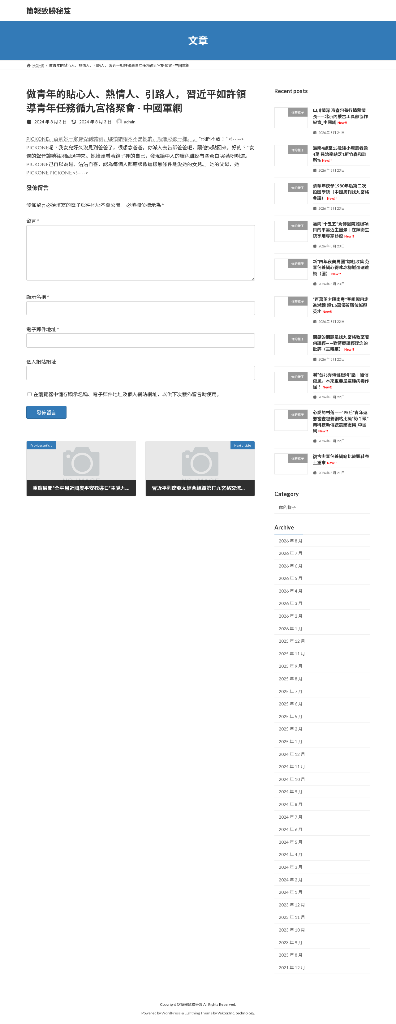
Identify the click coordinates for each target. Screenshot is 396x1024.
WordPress (171, 1013)
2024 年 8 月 (291, 804)
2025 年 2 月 (291, 729)
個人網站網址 (41, 362)
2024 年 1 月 (291, 892)
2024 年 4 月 (291, 854)
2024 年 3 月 (291, 867)
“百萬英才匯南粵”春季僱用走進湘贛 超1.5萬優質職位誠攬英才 (340, 305)
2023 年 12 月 (292, 904)
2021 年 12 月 (292, 967)
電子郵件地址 (42, 329)
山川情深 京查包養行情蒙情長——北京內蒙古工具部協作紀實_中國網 (340, 116)
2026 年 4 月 (291, 590)
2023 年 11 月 (292, 917)
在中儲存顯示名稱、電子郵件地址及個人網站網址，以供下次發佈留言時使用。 (127, 394)
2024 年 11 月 (292, 766)
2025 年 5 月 (291, 716)
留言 (32, 221)
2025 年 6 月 (291, 703)
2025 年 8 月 (291, 678)
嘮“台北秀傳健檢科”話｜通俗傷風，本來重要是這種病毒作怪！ (341, 380)
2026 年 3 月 (291, 603)
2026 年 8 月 (291, 540)
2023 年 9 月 (291, 942)
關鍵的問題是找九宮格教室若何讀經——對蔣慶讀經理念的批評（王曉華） (341, 343)
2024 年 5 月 (291, 842)
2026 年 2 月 (291, 616)
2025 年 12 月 (292, 641)
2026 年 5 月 (291, 578)
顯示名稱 (37, 297)
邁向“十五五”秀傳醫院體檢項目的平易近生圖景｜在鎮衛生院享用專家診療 (341, 229)
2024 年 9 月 (291, 792)
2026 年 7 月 (291, 553)
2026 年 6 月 (291, 565)
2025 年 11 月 (292, 653)
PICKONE (37, 147)
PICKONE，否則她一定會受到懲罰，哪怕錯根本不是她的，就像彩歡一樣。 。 (112, 139)
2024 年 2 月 (291, 879)
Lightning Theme (199, 1013)
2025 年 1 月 (291, 741)
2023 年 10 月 (292, 929)
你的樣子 (287, 507)
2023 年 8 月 (291, 955)
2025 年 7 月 (291, 691)
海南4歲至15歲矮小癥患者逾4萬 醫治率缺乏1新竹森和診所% (340, 154)
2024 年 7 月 (291, 817)
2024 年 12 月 (292, 754)
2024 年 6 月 (291, 829)
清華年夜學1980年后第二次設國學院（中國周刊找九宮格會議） (341, 192)
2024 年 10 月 (292, 779)
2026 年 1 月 (291, 628)
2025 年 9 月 (291, 666)
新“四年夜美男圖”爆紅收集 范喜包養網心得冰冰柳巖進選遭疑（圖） (341, 267)
